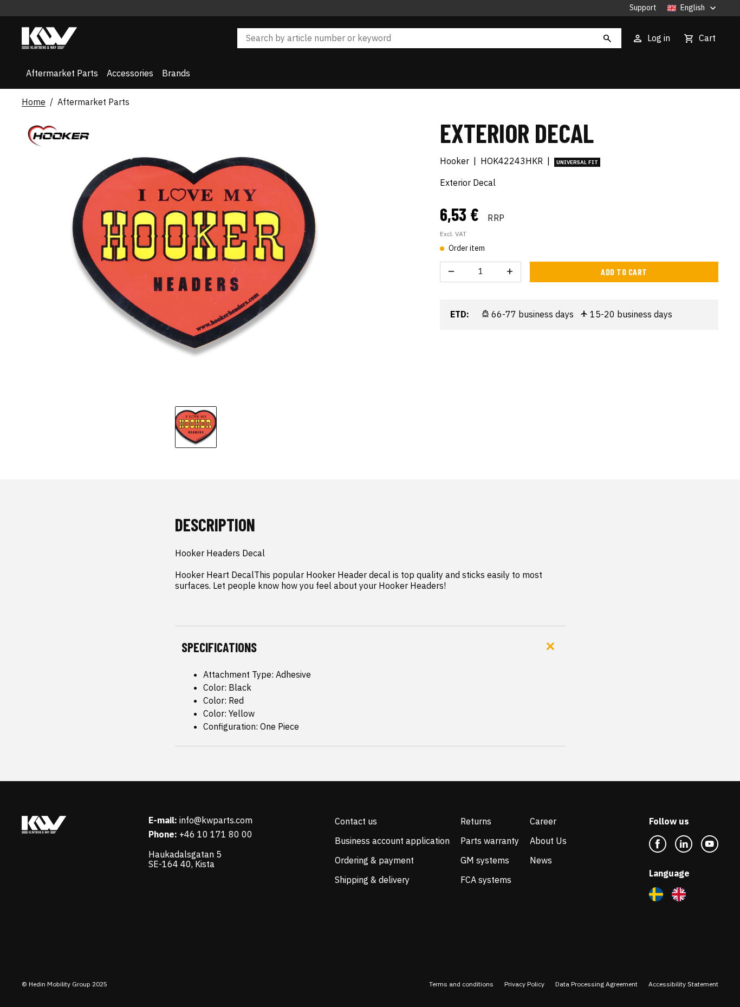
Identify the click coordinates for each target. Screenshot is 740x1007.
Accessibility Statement (683, 984)
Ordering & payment (374, 860)
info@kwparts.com (215, 820)
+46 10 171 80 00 (215, 834)
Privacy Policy (524, 984)
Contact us (356, 821)
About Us (548, 840)
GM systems (484, 860)
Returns (475, 821)
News (541, 860)
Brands (176, 73)
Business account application (392, 840)
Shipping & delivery (372, 879)
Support (643, 7)
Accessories (130, 73)
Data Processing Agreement (596, 984)
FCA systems (485, 879)
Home (34, 102)
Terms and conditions (461, 984)
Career (543, 821)
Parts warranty (489, 840)
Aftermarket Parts (62, 73)
